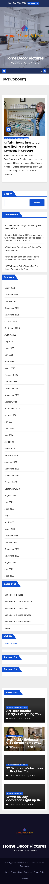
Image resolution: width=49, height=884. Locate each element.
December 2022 (12, 549)
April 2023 (9, 522)
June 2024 (9, 429)
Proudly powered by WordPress (17, 863)
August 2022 (10, 562)
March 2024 (10, 449)
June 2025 (9, 348)
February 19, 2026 (17, 776)
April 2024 (9, 442)
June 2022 (9, 576)
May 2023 (9, 516)
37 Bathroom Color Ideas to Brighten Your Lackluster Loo (24, 771)
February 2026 (11, 295)
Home (7, 872)
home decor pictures (14, 595)
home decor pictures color (16, 608)
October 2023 (11, 482)
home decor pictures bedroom (18, 601)
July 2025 (9, 341)
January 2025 (11, 382)
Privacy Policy (39, 872)
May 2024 (9, 435)
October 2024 (11, 402)
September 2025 (12, 328)
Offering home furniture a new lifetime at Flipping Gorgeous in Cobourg (21, 146)
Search (8, 193)
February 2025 (11, 375)
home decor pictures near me (18, 622)
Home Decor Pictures (24, 58)
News (7, 628)
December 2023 (12, 469)
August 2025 (10, 335)
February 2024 (11, 455)
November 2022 (12, 556)
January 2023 (11, 542)
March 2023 (10, 529)
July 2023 (9, 502)
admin (30, 155)
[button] (41, 71)
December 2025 (12, 308)
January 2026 (11, 301)
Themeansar (24, 866)
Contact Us (28, 872)
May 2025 (9, 355)
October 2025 (11, 321)
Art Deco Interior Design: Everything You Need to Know (23, 714)
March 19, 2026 (16, 718)
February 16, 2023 (15, 155)
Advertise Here (16, 872)
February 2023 (11, 536)
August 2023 (10, 495)
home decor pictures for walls (16, 138)
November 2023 (12, 475)
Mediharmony (11, 643)
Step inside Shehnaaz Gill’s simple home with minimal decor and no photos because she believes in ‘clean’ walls (24, 238)
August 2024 (10, 415)
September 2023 (12, 489)
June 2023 (9, 509)
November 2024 (12, 395)
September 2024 (12, 408)
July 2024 (9, 422)
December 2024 (12, 388)
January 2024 (11, 462)
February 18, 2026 (17, 804)
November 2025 (12, 315)
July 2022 (9, 569)
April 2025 (9, 362)
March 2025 (10, 368)
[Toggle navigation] (23, 71)
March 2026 (10, 288)
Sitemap (24, 878)
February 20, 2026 (17, 747)
